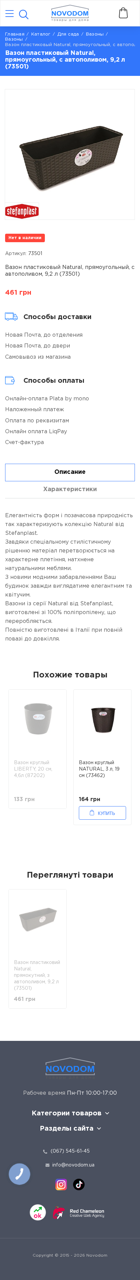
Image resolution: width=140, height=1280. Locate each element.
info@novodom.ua (73, 1165)
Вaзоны (95, 34)
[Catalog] (9, 14)
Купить (106, 813)
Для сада (68, 34)
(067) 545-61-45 (70, 1151)
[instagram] (61, 1184)
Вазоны (14, 39)
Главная (14, 34)
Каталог (41, 34)
